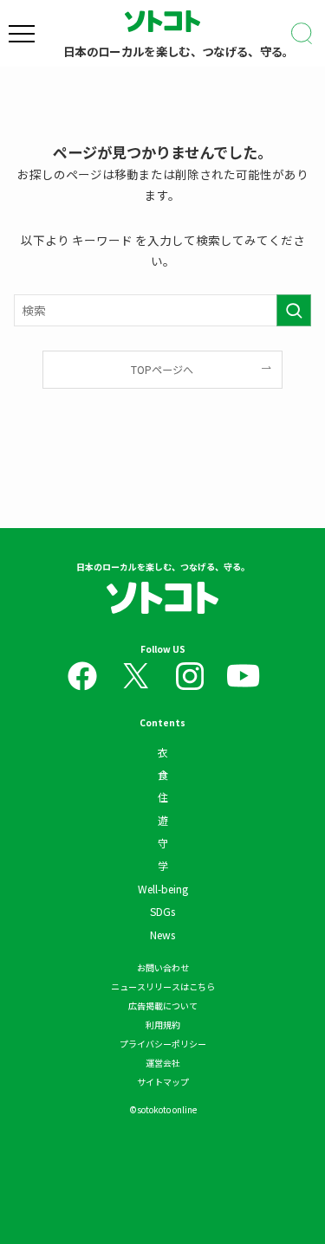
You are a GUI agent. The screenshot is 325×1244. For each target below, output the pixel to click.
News (162, 934)
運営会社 (163, 1062)
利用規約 (163, 1024)
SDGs (162, 911)
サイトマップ (163, 1081)
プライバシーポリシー (163, 1043)
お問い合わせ (163, 967)
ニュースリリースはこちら (163, 986)
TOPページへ (162, 369)
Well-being (163, 888)
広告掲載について (163, 1005)
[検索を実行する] (293, 310)
